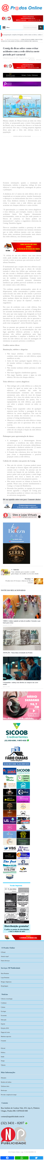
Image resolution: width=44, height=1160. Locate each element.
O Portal (3, 952)
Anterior (16, 569)
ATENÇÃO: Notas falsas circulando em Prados (17, 653)
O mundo (3, 1040)
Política (3, 1052)
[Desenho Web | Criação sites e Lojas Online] (13, 1136)
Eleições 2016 (5, 1028)
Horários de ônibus (6, 1082)
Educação (3, 1019)
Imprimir (33, 60)
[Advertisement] (22, 160)
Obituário (3, 1078)
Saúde (2, 1056)
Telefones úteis (5, 1086)
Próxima (28, 579)
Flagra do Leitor (5, 1032)
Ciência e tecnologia (6, 999)
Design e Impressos (6, 982)
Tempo (3, 1061)
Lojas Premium (5, 977)
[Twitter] (36, 1157)
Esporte (3, 1024)
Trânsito (3, 1065)
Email (39, 60)
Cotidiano (4, 1003)
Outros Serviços (5, 960)
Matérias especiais (6, 1036)
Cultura (3, 1007)
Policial (3, 1048)
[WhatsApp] (22, 1157)
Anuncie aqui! (5, 956)
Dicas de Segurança (29, 58)
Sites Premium (5, 973)
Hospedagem (4, 986)
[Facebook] (7, 1157)
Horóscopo (4, 1090)
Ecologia (3, 1011)
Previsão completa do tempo (9, 1094)
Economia (4, 1015)
